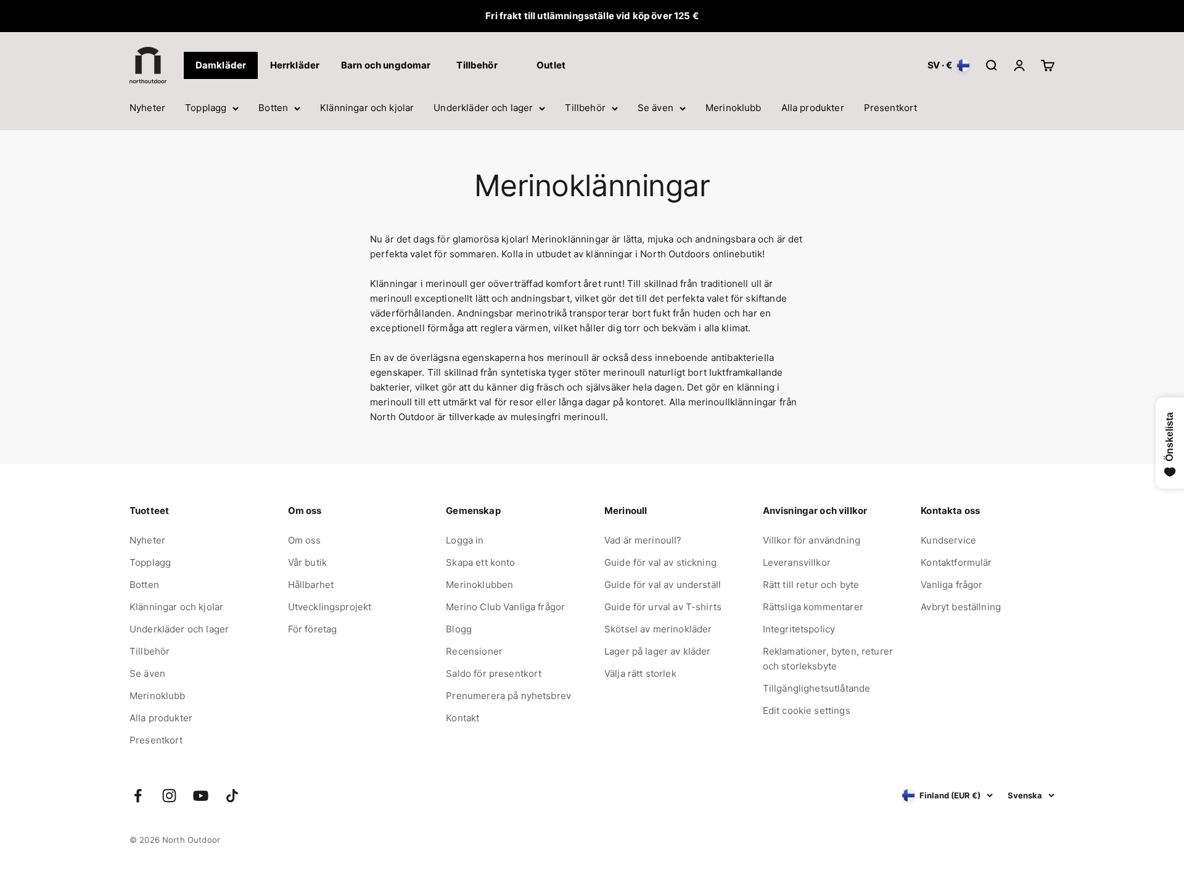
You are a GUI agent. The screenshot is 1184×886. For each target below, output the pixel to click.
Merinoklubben (479, 584)
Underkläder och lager (483, 108)
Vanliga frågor (951, 584)
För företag (312, 629)
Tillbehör (585, 108)
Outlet (550, 65)
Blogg (459, 629)
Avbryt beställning (961, 607)
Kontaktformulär (956, 562)
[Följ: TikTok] (232, 795)
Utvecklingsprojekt (330, 607)
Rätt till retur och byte (811, 584)
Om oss (304, 540)
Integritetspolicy (799, 629)
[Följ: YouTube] (200, 795)
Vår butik (307, 562)
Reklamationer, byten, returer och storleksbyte (828, 658)
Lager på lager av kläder (657, 651)
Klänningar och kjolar (367, 108)
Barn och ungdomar (386, 65)
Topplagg (205, 108)
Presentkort (891, 108)
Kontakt (462, 718)
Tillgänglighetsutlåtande (817, 688)
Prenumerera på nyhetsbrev (508, 696)
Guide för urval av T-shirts (663, 607)
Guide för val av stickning (660, 562)
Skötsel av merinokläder (658, 629)
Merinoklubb (733, 108)
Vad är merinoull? (643, 540)
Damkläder (220, 65)
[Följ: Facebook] (138, 795)
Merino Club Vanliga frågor (505, 607)
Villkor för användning (811, 540)
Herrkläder (295, 65)
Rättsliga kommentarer (813, 607)
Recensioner (474, 651)
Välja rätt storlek (640, 673)
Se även (655, 108)
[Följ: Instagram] (169, 795)
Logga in (464, 540)
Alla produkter (812, 108)
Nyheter (147, 108)
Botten (273, 108)
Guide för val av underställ (662, 584)
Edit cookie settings (806, 710)
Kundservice (948, 540)
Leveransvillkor (797, 562)
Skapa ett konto (480, 562)
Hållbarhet (311, 584)
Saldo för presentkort (493, 673)
